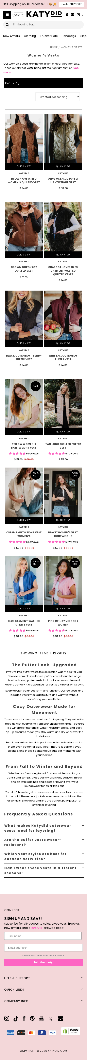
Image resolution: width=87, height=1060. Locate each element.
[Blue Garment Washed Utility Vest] (24, 584)
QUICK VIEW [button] (24, 166)
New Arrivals (11, 36)
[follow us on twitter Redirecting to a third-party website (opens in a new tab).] (51, 1019)
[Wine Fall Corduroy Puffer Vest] (63, 319)
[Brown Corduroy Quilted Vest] (24, 230)
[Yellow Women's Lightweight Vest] (24, 407)
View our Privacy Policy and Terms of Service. (43, 955)
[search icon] (7, 25)
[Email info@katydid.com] (72, 15)
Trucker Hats (49, 36)
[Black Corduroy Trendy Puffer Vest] (24, 319)
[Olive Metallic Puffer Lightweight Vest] (63, 142)
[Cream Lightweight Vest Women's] (24, 496)
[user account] (67, 15)
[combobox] (43, 25)
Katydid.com (57, 1051)
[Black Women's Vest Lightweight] (63, 496)
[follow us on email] (60, 1019)
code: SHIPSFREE (72, 4)
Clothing (30, 36)
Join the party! (43, 962)
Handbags (69, 36)
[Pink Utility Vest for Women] (63, 584)
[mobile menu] (7, 15)
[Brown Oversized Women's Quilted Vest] (24, 142)
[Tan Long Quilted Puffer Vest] (63, 407)
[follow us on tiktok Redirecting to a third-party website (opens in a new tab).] (15, 1018)
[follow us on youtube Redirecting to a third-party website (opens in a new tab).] (41, 1019)
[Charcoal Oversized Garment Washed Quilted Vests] (63, 230)
